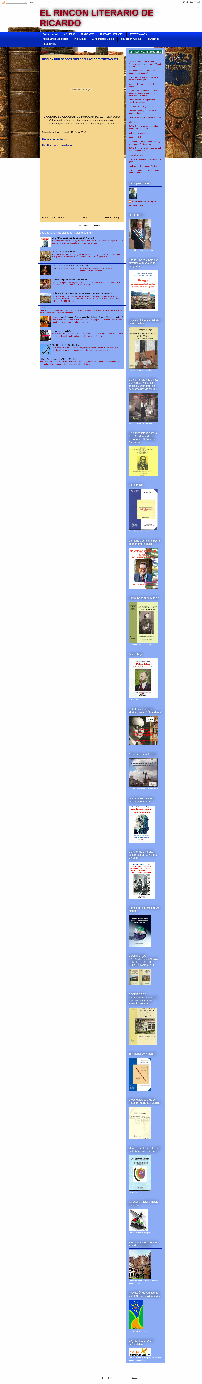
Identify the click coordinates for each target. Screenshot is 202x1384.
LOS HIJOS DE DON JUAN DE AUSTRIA (70, 266)
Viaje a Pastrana (136, 155)
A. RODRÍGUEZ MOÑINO (103, 39)
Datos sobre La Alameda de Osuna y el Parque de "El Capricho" (144, 143)
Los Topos (133, 122)
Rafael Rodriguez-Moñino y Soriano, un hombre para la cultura (145, 127)
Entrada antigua (113, 217)
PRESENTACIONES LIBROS (55, 39)
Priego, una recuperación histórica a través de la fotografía (144, 78)
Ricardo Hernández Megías (144, 201)
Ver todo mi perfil (136, 205)
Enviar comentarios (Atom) (88, 225)
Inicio (84, 217)
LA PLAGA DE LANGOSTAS (64, 252)
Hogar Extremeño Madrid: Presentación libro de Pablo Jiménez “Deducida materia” (87, 317)
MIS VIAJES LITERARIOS (112, 34)
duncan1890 (107, 1378)
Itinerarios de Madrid (137, 137)
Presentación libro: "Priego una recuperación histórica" (142, 72)
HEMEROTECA (49, 44)
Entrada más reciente (53, 217)
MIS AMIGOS (80, 39)
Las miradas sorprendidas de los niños (145, 117)
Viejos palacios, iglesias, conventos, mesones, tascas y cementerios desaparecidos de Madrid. (144, 93)
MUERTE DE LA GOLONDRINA (66, 345)
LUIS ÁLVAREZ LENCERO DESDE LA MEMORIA (73, 238)
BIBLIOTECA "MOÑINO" (131, 39)
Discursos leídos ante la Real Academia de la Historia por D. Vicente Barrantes (145, 64)
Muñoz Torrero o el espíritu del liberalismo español (142, 101)
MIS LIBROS (69, 34)
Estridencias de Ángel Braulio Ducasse (145, 106)
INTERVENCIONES (138, 34)
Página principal (50, 34)
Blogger (134, 1378)
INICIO (43, 308)
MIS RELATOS (87, 34)
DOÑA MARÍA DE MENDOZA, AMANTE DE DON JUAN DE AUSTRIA (82, 294)
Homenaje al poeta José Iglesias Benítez (69, 280)
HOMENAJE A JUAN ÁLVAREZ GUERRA (58, 359)
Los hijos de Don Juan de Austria (143, 166)
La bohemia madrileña (61, 331)
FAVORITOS (153, 39)
